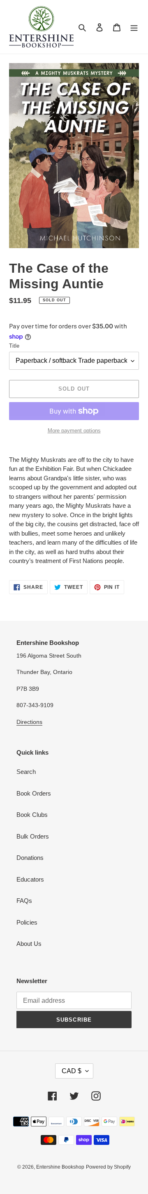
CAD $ (71, 1070)
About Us (29, 943)
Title (14, 346)
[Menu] (134, 27)
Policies (26, 922)
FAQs (24, 900)
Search (26, 771)
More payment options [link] (74, 430)
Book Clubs (32, 814)
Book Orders (33, 793)
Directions (29, 722)
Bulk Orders (32, 836)
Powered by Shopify (108, 1167)
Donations (30, 857)
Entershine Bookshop (60, 1167)
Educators (30, 879)
